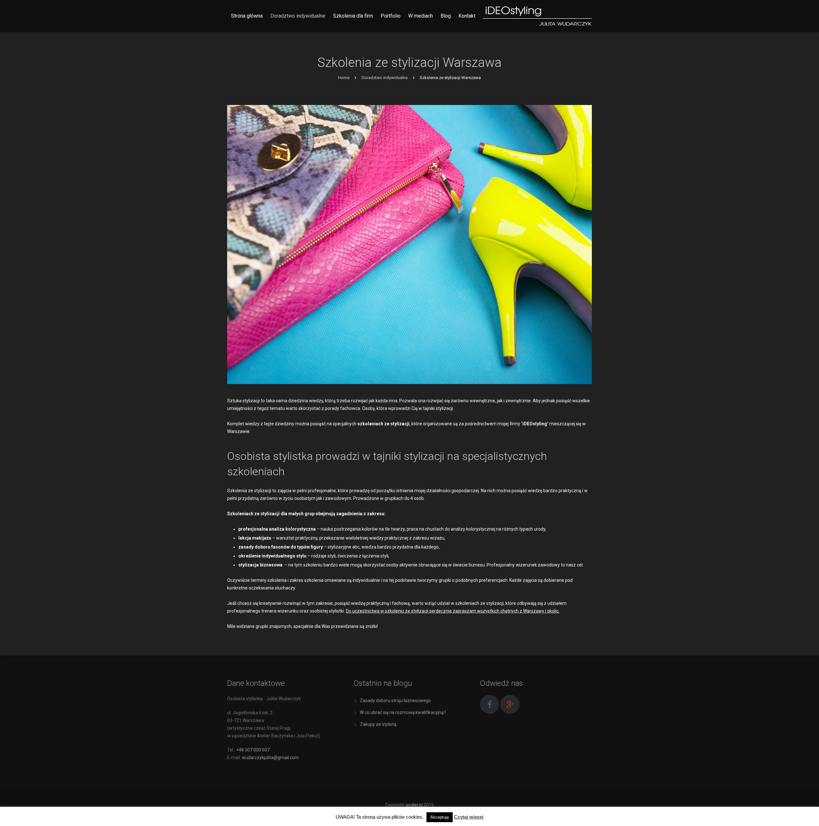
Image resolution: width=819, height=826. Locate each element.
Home (343, 77)
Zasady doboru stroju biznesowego (395, 700)
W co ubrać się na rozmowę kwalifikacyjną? (403, 712)
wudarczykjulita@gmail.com (270, 757)
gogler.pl (414, 804)
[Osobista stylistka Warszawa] (560, 16)
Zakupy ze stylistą (378, 724)
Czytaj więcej (468, 817)
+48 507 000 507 (253, 749)
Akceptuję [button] (439, 817)
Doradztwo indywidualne (385, 77)
